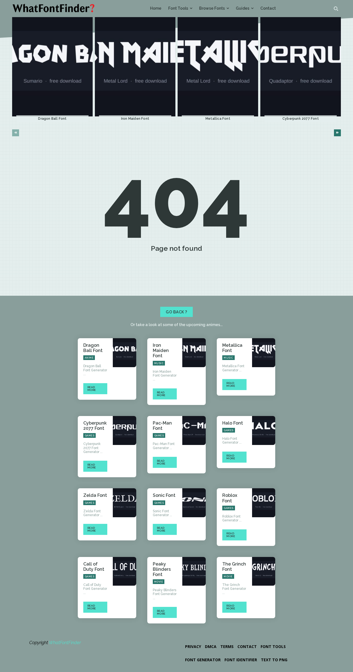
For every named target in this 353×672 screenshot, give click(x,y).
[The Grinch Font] (264, 571)
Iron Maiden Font (135, 119)
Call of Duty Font (93, 566)
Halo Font (232, 423)
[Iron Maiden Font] (135, 67)
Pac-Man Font (162, 425)
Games (90, 435)
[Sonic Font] (194, 502)
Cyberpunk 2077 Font (300, 119)
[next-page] (337, 132)
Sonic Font (164, 495)
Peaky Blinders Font (162, 569)
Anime (89, 357)
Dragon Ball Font (52, 119)
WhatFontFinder (65, 642)
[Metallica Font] (218, 67)
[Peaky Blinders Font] (194, 571)
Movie (158, 581)
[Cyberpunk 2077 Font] (300, 67)
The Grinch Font (234, 566)
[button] (336, 9)
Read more (91, 388)
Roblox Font (229, 498)
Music (159, 363)
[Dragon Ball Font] (52, 67)
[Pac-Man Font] (194, 430)
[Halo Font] (264, 430)
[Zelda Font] (124, 502)
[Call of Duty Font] (124, 571)
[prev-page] (15, 132)
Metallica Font (217, 119)
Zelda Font (95, 495)
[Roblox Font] (264, 502)
